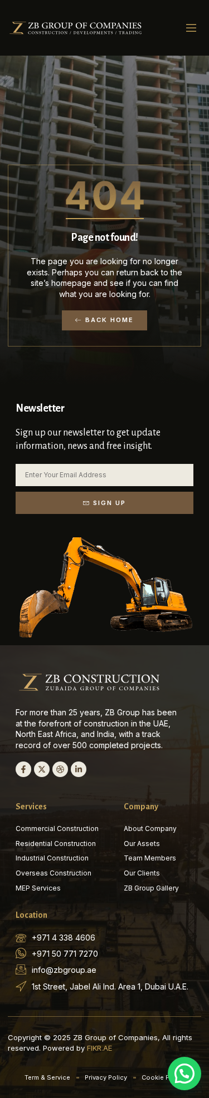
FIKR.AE (99, 1047)
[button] (191, 28)
